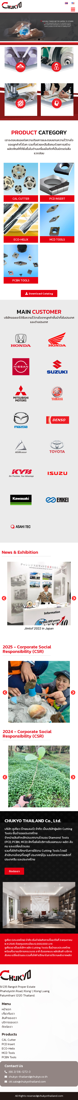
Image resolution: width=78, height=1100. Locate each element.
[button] (73, 9)
